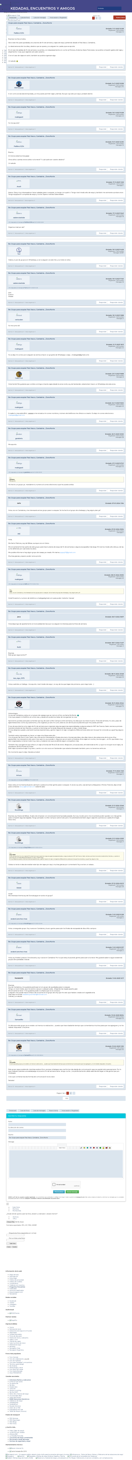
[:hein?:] (103, 1147)
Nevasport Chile (14, 1348)
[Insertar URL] (36, 1147)
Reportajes (13, 1332)
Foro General (13, 1357)
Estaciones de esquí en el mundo (20, 1331)
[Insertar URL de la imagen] (52, 1147)
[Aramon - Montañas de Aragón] (21, 1456)
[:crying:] (100, 1147)
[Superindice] (26, 1147)
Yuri (18, 254)
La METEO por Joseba (16, 1432)
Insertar (14, 1247)
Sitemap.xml (13, 1276)
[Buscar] (95, 8)
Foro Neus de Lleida (16, 1369)
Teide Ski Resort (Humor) (17, 1411)
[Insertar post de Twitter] (77, 1147)
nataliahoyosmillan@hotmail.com (34, 994)
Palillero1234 (19, 33)
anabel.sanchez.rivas (19, 919)
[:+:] (109, 1147)
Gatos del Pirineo (15, 1397)
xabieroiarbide (19, 218)
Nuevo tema (120, 17)
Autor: (10, 1121)
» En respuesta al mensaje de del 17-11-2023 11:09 (23, 780)
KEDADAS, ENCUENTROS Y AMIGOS (43, 8)
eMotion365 (13, 1434)
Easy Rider (19, 707)
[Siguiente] (99, 18)
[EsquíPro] (13, 1320)
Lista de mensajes (40, 17)
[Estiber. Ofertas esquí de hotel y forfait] (19, 1458)
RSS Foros (12, 1423)
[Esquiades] (46, 1456)
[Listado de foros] (91, 8)
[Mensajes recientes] (90, 8)
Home (11, 1327)
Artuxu (19, 775)
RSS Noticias (13, 1418)
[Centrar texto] (49, 1147)
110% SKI (12, 1389)
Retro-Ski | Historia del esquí (19, 1394)
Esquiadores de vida (16, 1409)
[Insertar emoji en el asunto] (64, 1137)
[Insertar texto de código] (46, 1147)
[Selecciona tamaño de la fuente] (33, 1147)
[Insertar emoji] (121, 1151)
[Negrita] (10, 1147)
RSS (66, 1098)
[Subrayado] (17, 1147)
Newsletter (13, 1294)
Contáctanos (13, 1283)
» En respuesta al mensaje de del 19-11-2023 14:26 (23, 287)
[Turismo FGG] (82, 1456)
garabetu (19, 438)
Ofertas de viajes (15, 1341)
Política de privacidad (16, 1280)
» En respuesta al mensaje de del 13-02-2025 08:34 (25, 1055)
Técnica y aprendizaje (16, 1364)
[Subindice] (23, 1147)
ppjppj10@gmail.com (68, 552)
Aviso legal (13, 1278)
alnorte (19, 1051)
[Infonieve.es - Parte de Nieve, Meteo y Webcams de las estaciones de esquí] (96, 1454)
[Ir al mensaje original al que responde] (122, 222)
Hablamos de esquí (15, 1401)
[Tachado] (20, 1147)
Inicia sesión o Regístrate (58, 17)
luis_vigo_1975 (19, 678)
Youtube (12, 1306)
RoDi (19, 647)
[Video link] (55, 1147)
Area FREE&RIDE (15, 1373)
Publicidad (12, 1289)
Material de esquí (15, 1345)
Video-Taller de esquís (16, 1431)
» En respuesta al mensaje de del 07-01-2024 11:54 (23, 584)
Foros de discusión (15, 1336)
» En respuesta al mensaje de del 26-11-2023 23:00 (25, 472)
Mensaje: (11, 1142)
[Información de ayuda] (121, 1145)
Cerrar (9, 1247)
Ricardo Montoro (15, 1406)
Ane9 (19, 187)
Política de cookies (15, 1282)
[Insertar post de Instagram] (74, 1147)
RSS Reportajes (14, 1420)
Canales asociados (15, 1334)
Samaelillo (19, 1020)
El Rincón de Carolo (16, 1382)
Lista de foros (25, 17)
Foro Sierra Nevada (15, 1371)
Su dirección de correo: (16, 1127)
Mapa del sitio (14, 1275)
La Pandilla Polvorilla (16, 1436)
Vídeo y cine (13, 1339)
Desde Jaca (13, 1387)
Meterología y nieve (16, 1368)
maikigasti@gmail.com (16, 415)
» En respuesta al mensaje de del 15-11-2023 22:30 (26, 222)
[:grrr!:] (93, 1147)
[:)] (84, 1147)
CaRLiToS (19, 378)
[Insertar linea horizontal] (39, 1147)
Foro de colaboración (16, 1359)
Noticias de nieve (15, 1329)
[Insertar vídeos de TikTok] (81, 1147)
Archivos (15, 1217)
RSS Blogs (13, 1422)
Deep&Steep (13, 1402)
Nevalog (12, 1346)
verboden (19, 320)
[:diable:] (106, 1147)
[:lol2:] (87, 1147)
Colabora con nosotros (16, 1285)
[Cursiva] (14, 1147)
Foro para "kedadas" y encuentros (20, 1362)
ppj (19, 534)
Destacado (12, 17)
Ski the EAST (13, 1392)
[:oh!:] (97, 1147)
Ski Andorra (13, 1366)
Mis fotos (15, 1209)
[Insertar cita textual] (42, 1147)
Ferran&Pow (13, 1404)
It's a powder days (15, 1395)
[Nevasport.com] (6, 4)
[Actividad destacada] (88, 8)
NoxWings (19, 810)
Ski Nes (11, 1385)
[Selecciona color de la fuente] (30, 1147)
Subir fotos (16, 1207)
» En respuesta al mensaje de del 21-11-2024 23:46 (25, 923)
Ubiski (19, 888)
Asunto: (10, 1135)
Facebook (12, 1301)
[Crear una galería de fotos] (68, 1147)
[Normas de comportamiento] (92, 8)
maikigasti (19, 117)
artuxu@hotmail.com (27, 787)
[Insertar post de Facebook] (71, 1147)
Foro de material (15, 1361)
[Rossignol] (10, 1456)
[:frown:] (90, 1147)
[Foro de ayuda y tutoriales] (94, 8)
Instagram (12, 1304)
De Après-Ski (13, 1383)
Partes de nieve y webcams (18, 1338)
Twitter (11, 1303)
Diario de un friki (14, 1408)
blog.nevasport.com (16, 1292)
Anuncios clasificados (16, 1290)
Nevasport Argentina (16, 1350)
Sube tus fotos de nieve (17, 1343)
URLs (14, 1219)
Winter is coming (15, 1390)
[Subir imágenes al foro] (62, 1145)
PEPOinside (19, 88)
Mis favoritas (16, 1211)
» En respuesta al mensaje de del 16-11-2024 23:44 (25, 847)
